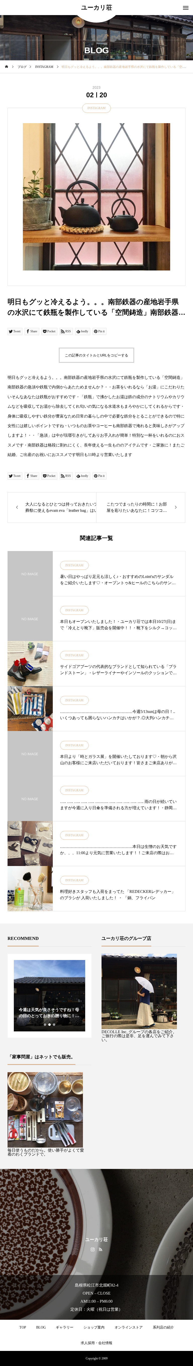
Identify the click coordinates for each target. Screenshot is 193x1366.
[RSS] (100, 1249)
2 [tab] (49, 1024)
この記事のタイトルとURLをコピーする (96, 355)
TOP (22, 1327)
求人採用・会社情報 (96, 1343)
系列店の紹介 (163, 1327)
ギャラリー (64, 1327)
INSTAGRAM (96, 108)
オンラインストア (129, 1327)
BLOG (41, 1327)
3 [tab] (54, 1024)
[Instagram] (92, 1249)
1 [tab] (45, 1024)
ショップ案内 (94, 1327)
